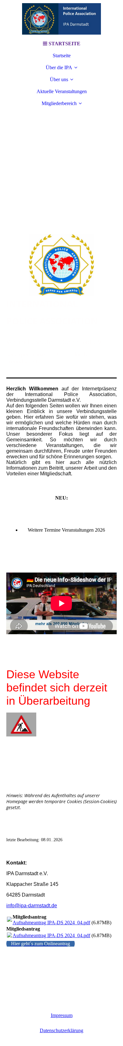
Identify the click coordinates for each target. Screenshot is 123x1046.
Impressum (62, 1015)
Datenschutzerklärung (61, 1030)
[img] (61, 19)
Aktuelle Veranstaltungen (62, 91)
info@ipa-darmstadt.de (31, 905)
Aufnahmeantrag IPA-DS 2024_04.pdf (51, 922)
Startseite (62, 55)
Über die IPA (59, 67)
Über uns (59, 79)
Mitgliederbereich (59, 103)
